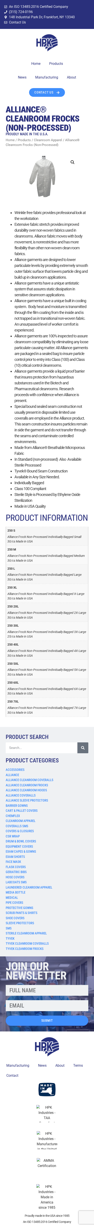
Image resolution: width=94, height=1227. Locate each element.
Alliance (12, 775)
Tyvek (10, 939)
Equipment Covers (19, 847)
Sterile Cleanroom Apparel (26, 933)
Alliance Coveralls (21, 795)
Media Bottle (15, 892)
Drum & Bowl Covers (21, 841)
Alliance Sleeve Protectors (27, 800)
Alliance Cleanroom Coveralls (29, 780)
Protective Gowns (19, 908)
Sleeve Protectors (20, 923)
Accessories (15, 770)
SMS (9, 928)
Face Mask (13, 862)
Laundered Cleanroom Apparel (29, 887)
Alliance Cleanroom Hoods (26, 790)
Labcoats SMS (16, 882)
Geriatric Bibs (16, 872)
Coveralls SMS (17, 826)
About (71, 77)
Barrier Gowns (17, 806)
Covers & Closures (20, 831)
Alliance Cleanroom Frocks (27, 785)
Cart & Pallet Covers (22, 811)
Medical (12, 898)
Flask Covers (16, 867)
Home (35, 64)
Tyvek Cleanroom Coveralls (27, 944)
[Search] (82, 747)
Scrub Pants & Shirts (21, 913)
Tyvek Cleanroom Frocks (25, 949)
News (22, 77)
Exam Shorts (15, 857)
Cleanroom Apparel (20, 821)
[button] (73, 162)
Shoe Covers (15, 918)
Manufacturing (46, 77)
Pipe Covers (14, 903)
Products (56, 64)
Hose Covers (15, 877)
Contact (12, 1075)
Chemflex (13, 816)
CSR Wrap (13, 836)
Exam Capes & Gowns (21, 852)
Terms (78, 1065)
